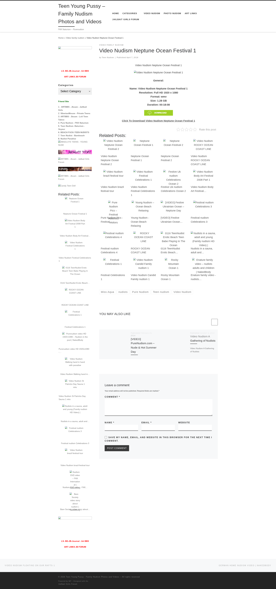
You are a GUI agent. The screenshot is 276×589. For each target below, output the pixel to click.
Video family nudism (75, 38)
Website (184, 422)
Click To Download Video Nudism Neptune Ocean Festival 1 (158, 120)
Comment (112, 397)
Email (146, 422)
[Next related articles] (214, 322)
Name (109, 422)
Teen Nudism (108, 58)
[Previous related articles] (207, 322)
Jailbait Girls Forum (67, 584)
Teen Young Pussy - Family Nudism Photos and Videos (92, 577)
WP (70, 581)
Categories (65, 85)
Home (61, 38)
